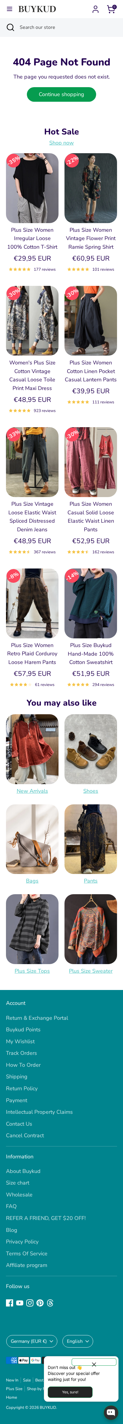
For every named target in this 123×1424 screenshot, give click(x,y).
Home (11, 1397)
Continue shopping (61, 94)
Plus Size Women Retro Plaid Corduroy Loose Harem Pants (32, 654)
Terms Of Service (26, 1253)
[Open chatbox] (111, 1413)
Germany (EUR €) (29, 1341)
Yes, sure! (70, 1392)
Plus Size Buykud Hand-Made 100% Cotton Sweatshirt (91, 654)
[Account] (96, 7)
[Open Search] (9, 27)
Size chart (17, 1182)
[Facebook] (9, 1302)
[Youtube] (19, 1302)
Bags (32, 880)
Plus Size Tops (32, 971)
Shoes (90, 791)
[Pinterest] (40, 1302)
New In (12, 1380)
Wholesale (19, 1194)
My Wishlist (20, 1041)
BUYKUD (48, 1407)
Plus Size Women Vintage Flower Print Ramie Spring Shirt (91, 238)
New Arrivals (32, 791)
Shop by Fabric (40, 1389)
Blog (11, 1230)
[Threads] (50, 1302)
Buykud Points (23, 1029)
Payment (16, 1100)
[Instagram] (29, 1302)
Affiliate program (26, 1265)
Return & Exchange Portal (37, 1018)
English (75, 1341)
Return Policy (22, 1088)
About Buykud (23, 1171)
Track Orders (21, 1053)
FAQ (11, 1206)
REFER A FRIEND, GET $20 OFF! (46, 1218)
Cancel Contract (25, 1135)
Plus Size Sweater (91, 971)
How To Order (23, 1065)
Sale (27, 1380)
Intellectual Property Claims (39, 1112)
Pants (91, 880)
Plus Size (14, 1389)
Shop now (61, 142)
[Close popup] (94, 1362)
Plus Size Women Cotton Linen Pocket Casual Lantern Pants (91, 371)
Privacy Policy (22, 1241)
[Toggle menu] (10, 9)
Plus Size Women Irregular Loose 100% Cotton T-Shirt (32, 238)
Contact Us (19, 1123)
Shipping (16, 1076)
